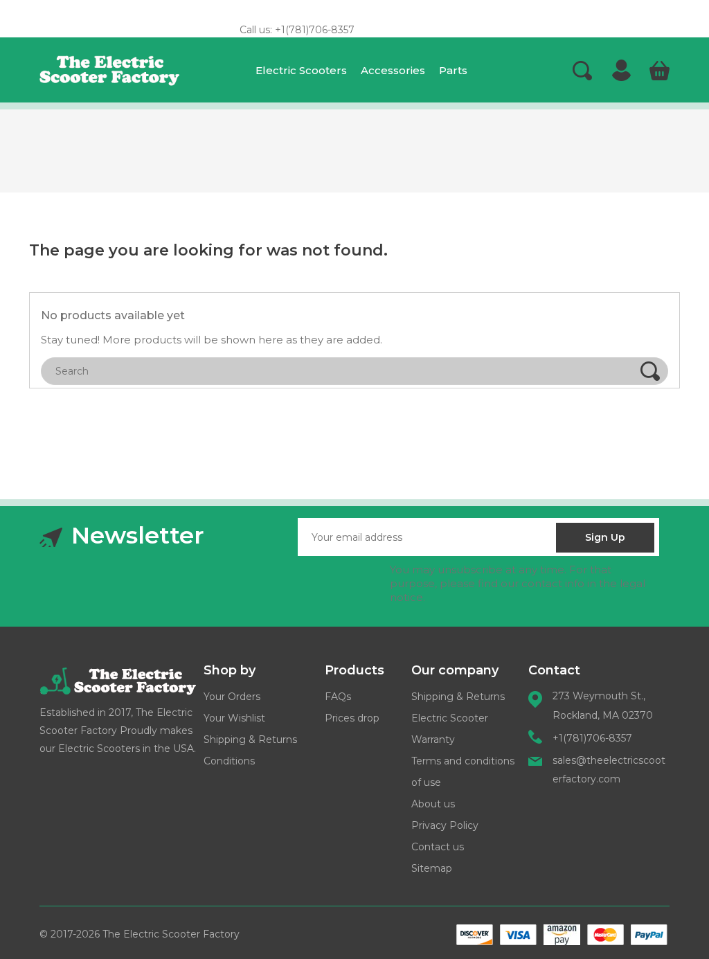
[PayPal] (649, 934)
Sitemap (431, 868)
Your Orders (232, 696)
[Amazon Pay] (561, 934)
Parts (453, 70)
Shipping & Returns (250, 739)
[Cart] (659, 71)
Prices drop (352, 718)
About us (433, 804)
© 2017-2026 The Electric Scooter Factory (139, 934)
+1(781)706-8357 (592, 738)
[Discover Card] (474, 934)
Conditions (229, 761)
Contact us (437, 847)
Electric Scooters (301, 70)
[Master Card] (605, 934)
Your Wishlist (234, 718)
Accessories (393, 70)
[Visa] (518, 934)
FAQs (338, 696)
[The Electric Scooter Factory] (117, 680)
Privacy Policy (444, 825)
